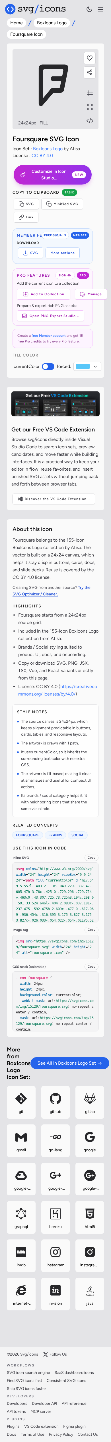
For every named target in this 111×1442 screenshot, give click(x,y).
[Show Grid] (90, 93)
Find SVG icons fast (24, 1380)
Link (30, 217)
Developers (17, 1403)
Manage (95, 294)
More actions (62, 253)
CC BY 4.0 (42, 155)
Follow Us (58, 1354)
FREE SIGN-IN (55, 235)
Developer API (44, 1403)
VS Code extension (41, 1426)
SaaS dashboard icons (74, 1372)
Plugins (13, 1426)
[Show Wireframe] (90, 107)
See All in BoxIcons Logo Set (67, 1063)
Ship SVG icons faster (26, 1388)
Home (16, 22)
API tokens (16, 1411)
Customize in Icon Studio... (57, 175)
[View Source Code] (90, 120)
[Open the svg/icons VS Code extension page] (55, 404)
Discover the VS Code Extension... (57, 499)
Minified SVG (66, 204)
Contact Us (88, 1434)
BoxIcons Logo (52, 22)
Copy (91, 857)
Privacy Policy (61, 1434)
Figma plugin (74, 1426)
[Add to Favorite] (90, 58)
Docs (11, 1434)
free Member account (49, 336)
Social (77, 835)
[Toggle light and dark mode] (89, 9)
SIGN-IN (65, 275)
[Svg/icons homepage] (35, 9)
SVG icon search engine (28, 1372)
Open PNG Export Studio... (54, 316)
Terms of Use (32, 1434)
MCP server (40, 1411)
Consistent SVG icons (66, 1380)
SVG (30, 204)
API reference (74, 1403)
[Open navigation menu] (100, 9)
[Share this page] (90, 72)
